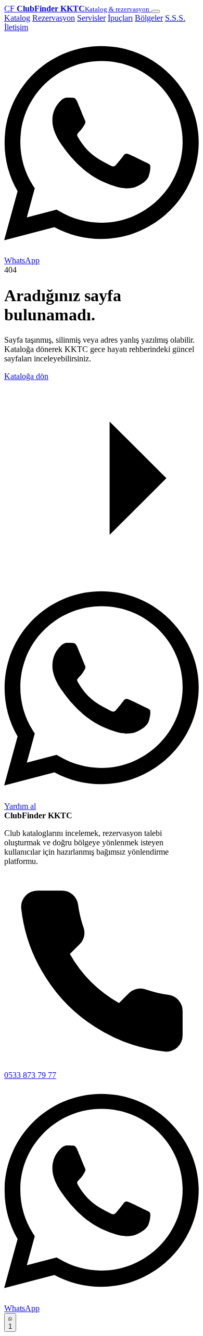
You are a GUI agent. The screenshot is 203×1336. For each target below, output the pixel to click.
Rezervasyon (53, 18)
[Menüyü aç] (155, 11)
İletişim (16, 27)
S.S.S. (175, 18)
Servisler (91, 18)
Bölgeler (149, 18)
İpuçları (120, 18)
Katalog (17, 18)
